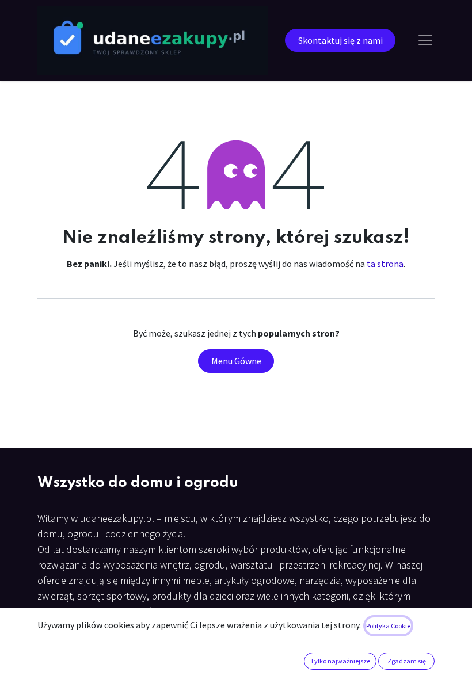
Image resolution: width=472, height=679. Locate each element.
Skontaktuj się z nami (340, 40)
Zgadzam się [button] (406, 661)
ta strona (385, 263)
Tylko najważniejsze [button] (340, 661)
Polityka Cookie (388, 625)
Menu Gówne (236, 361)
